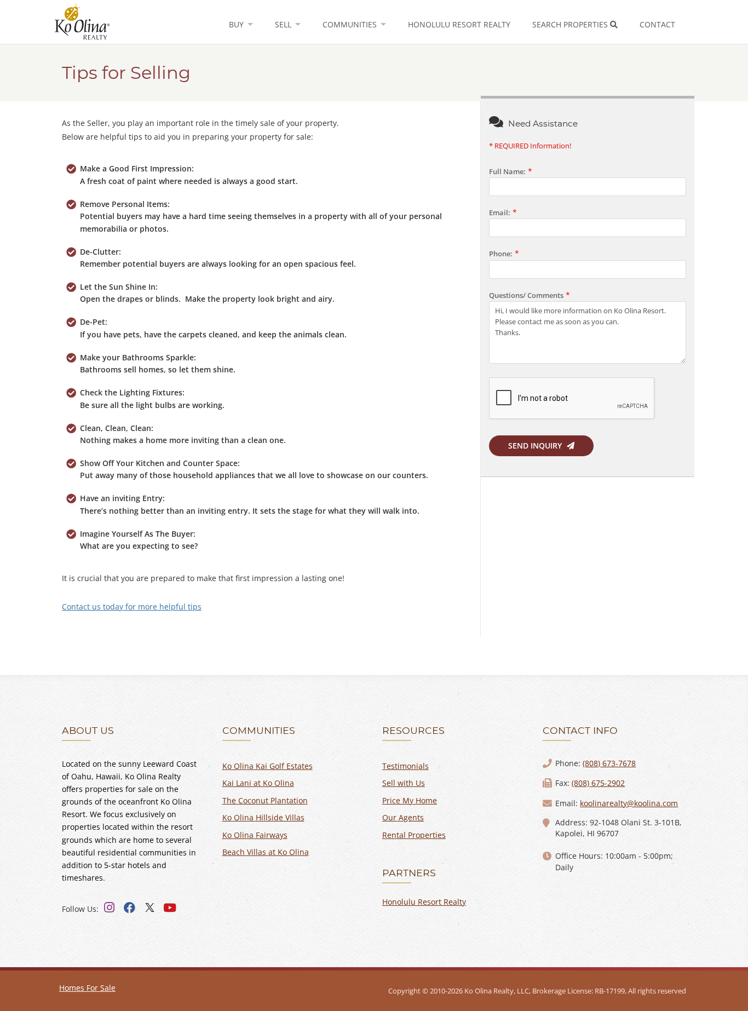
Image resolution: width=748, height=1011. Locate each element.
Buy (237, 24)
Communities (351, 24)
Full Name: (507, 171)
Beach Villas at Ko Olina (265, 852)
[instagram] (109, 908)
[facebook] (129, 908)
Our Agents (403, 817)
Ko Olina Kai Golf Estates (267, 766)
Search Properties (571, 24)
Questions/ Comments (526, 295)
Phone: (501, 254)
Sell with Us (403, 783)
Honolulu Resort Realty (459, 24)
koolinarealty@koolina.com (629, 803)
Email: (499, 212)
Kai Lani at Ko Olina (258, 783)
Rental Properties (414, 835)
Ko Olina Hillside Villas (263, 817)
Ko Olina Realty (82, 22)
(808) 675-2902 (598, 783)
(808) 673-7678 (609, 763)
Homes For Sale (87, 988)
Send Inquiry (536, 445)
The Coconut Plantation (265, 800)
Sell (284, 24)
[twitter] (149, 908)
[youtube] (169, 908)
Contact (657, 24)
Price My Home (409, 800)
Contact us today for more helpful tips (132, 606)
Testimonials (405, 766)
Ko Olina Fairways (254, 835)
